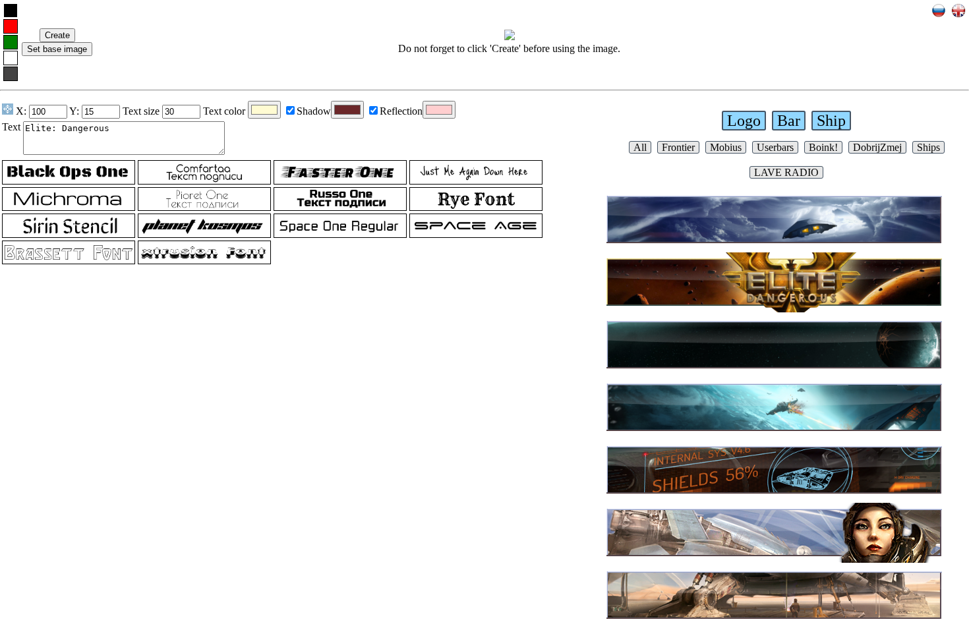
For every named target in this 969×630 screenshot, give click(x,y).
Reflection (401, 111)
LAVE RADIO (786, 172)
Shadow (314, 111)
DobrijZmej (877, 147)
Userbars (775, 147)
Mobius (726, 147)
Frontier (678, 147)
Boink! (823, 147)
